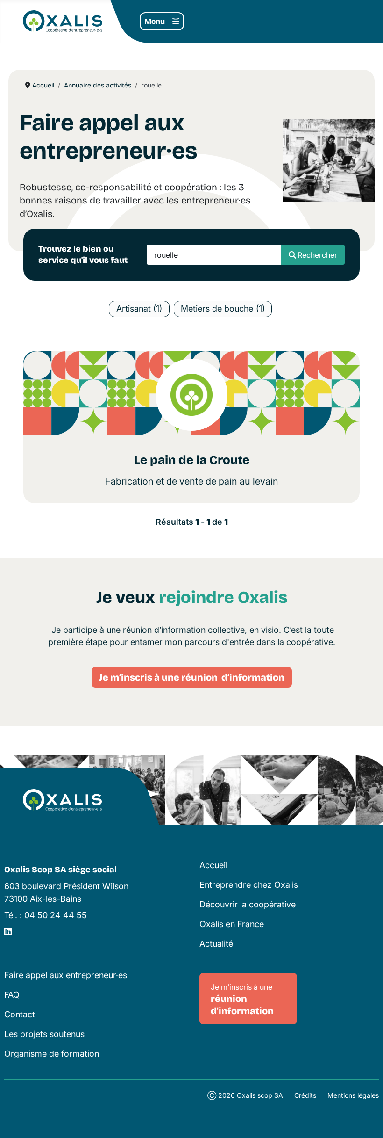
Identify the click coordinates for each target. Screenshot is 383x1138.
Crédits (305, 1095)
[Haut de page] (366, 1120)
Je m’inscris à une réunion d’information (191, 677)
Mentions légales (353, 1095)
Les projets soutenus (44, 1034)
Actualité (216, 944)
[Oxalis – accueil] (62, 800)
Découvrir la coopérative (247, 904)
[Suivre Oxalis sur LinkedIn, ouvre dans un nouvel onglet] (8, 931)
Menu (154, 21)
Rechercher (317, 255)
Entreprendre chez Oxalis (248, 885)
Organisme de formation (51, 1053)
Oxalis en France (231, 924)
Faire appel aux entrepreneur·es (65, 975)
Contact (19, 1014)
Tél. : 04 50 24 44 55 (45, 915)
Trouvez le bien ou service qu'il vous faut (83, 254)
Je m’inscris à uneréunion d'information (242, 999)
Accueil (213, 865)
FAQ (12, 995)
